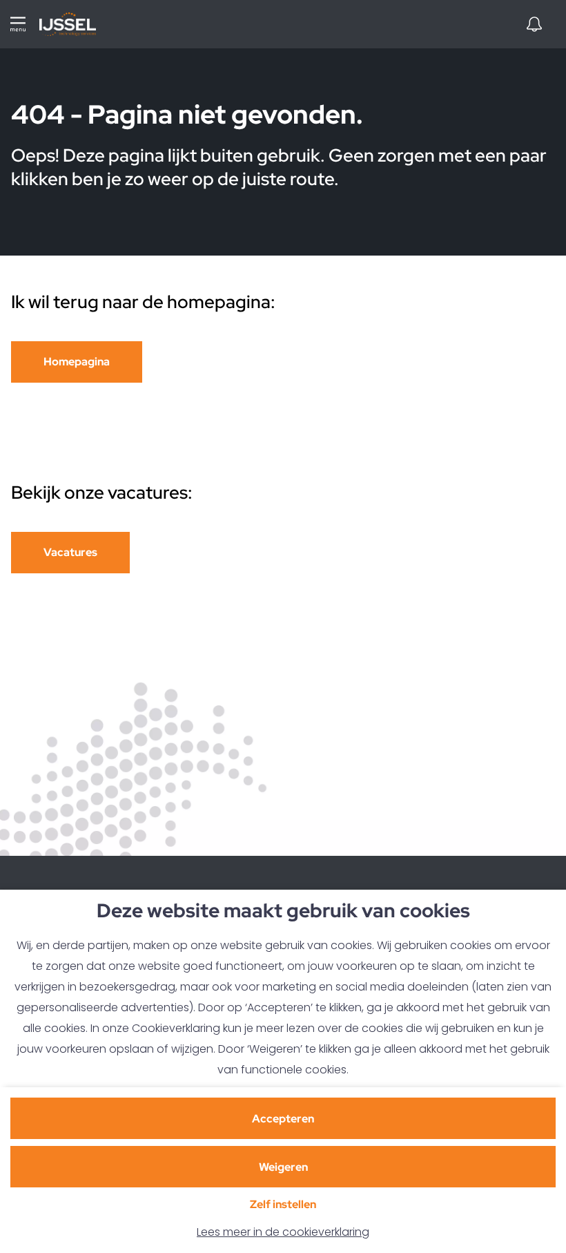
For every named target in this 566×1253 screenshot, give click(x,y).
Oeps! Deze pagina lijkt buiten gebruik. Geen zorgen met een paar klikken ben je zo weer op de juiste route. (279, 167)
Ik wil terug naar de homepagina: (143, 302)
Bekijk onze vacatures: (103, 492)
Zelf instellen (283, 1204)
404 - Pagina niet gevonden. (190, 115)
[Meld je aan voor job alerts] (534, 24)
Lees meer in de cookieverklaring (283, 1232)
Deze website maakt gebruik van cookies (283, 912)
